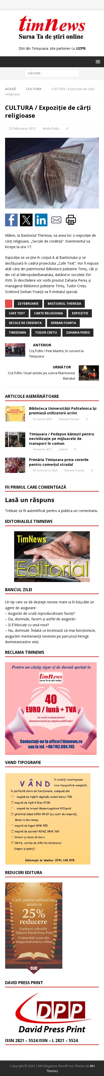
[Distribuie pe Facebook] (12, 223)
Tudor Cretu (46, 332)
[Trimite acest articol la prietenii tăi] (57, 223)
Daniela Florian (69, 419)
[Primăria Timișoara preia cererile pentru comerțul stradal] (15, 465)
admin (63, 449)
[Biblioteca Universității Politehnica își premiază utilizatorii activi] (15, 413)
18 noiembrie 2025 (45, 470)
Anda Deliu (51, 128)
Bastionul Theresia (64, 303)
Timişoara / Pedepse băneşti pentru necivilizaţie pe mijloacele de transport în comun (61, 439)
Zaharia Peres (78, 332)
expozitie (80, 313)
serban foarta (63, 323)
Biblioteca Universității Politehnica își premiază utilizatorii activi (62, 410)
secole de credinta (25, 323)
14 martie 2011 (42, 449)
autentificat (36, 510)
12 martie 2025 (42, 419)
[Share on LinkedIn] (42, 223)
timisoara (17, 332)
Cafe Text (17, 313)
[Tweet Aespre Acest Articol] (27, 223)
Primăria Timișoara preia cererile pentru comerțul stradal (59, 462)
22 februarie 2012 (22, 128)
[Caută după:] (52, 73)
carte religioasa (48, 313)
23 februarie (28, 303)
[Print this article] (72, 223)
